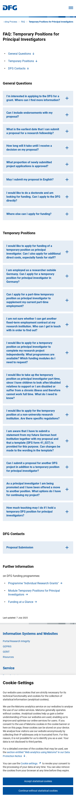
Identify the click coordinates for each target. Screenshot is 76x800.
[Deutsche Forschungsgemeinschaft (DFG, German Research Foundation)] (10, 9)
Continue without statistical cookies (38, 790)
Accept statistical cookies (38, 781)
